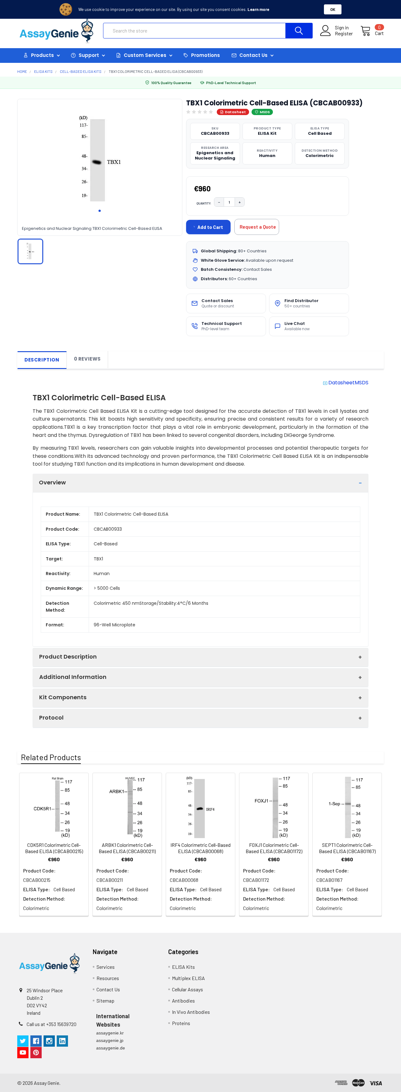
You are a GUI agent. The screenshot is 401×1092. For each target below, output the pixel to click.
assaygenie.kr (110, 1032)
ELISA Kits (183, 967)
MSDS (265, 111)
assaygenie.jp (109, 1040)
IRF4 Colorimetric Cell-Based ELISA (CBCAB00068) (200, 848)
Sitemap (105, 1001)
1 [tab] (100, 211)
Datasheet (235, 111)
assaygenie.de (110, 1047)
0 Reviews (87, 359)
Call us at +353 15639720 (51, 1024)
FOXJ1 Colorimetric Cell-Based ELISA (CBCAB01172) (274, 848)
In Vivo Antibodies (191, 1012)
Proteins (181, 1023)
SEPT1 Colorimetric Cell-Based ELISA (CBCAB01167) (347, 848)
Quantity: (203, 203)
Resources (107, 978)
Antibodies (183, 1001)
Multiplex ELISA (188, 978)
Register (344, 33)
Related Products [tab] (51, 757)
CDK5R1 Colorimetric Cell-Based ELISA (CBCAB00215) (54, 848)
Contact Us (108, 989)
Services (105, 967)
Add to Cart (210, 227)
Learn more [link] (258, 9)
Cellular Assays (187, 989)
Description (42, 359)
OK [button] (332, 9)
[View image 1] (30, 251)
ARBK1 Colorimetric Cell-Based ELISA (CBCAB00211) (127, 848)
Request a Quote (258, 227)
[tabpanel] (100, 158)
